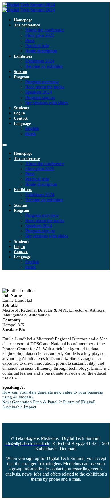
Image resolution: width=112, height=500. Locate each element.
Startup (20, 72)
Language (22, 123)
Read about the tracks (44, 87)
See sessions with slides (46, 102)
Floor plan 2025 (39, 35)
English (32, 128)
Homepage (23, 20)
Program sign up (40, 97)
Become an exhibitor (44, 66)
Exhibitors (23, 56)
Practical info (37, 45)
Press (30, 40)
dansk (30, 133)
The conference (27, 25)
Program (21, 77)
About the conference (44, 30)
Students (21, 108)
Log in (19, 113)
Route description (41, 50)
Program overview (42, 81)
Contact (21, 118)
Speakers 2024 (38, 92)
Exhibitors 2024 (39, 61)
